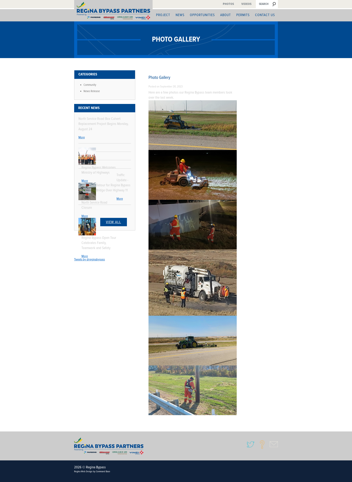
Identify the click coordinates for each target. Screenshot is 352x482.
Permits (243, 15)
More (81, 137)
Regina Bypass (108, 446)
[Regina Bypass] (113, 10)
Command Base (103, 471)
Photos (228, 4)
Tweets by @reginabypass (89, 259)
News (180, 15)
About (225, 15)
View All (113, 222)
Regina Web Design (83, 471)
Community (90, 85)
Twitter (250, 444)
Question (262, 444)
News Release (92, 91)
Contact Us (265, 15)
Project (163, 15)
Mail (274, 444)
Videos (246, 4)
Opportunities (202, 15)
